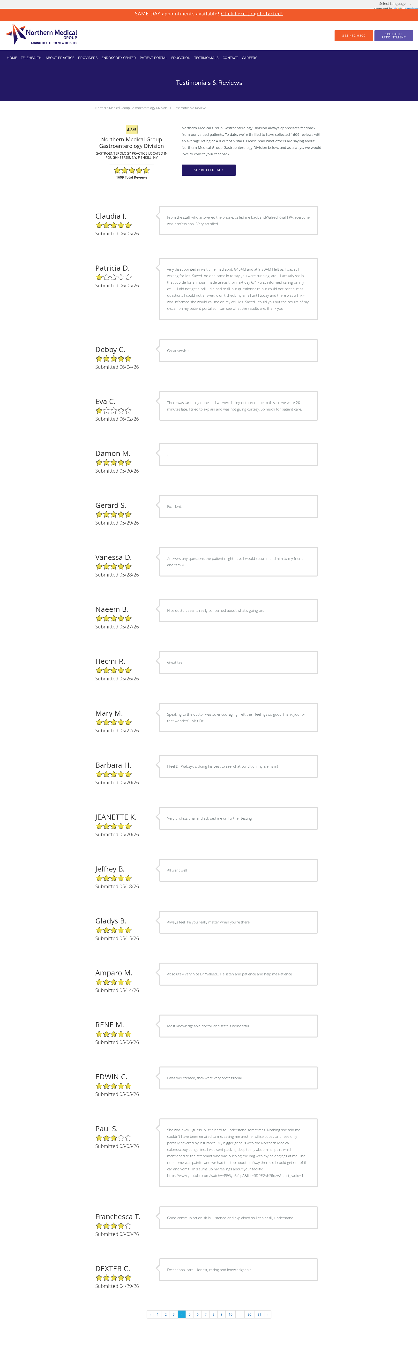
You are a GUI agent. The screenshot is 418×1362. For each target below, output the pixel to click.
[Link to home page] (32, 35)
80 (249, 1314)
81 (259, 1314)
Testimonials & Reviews (190, 108)
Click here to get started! (252, 13)
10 (230, 1314)
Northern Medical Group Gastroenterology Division (131, 108)
